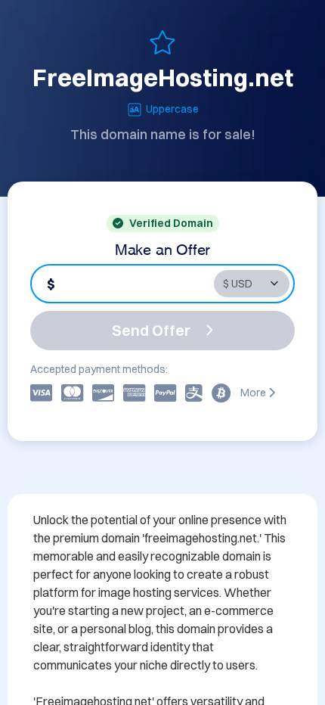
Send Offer (151, 330)
